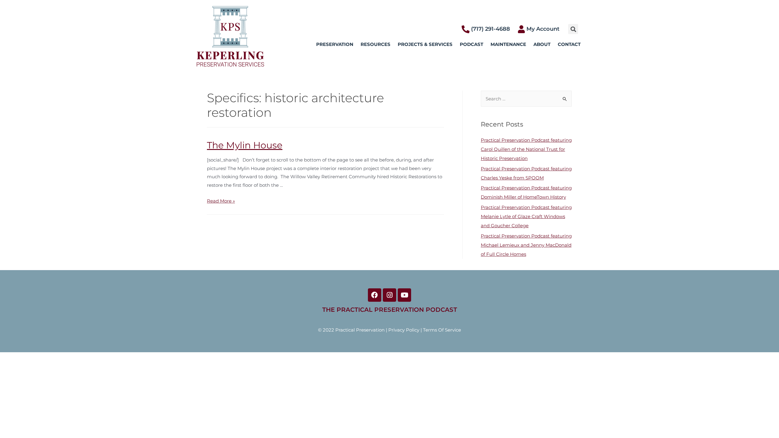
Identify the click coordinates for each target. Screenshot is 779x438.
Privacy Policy (403, 330)
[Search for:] (526, 99)
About (541, 44)
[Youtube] (404, 295)
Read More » (221, 201)
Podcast (471, 44)
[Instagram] (389, 295)
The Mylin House (244, 145)
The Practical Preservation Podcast (389, 309)
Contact (569, 44)
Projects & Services (425, 44)
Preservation (334, 44)
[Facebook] (374, 295)
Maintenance (508, 44)
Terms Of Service (442, 330)
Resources (375, 44)
